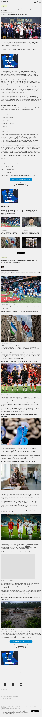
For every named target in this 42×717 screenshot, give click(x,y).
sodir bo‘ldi (17, 589)
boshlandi (20, 450)
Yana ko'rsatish (21, 253)
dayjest (17, 270)
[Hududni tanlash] (35, 2)
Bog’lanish (4, 705)
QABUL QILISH (35, 711)
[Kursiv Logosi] (4, 1)
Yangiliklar (4, 6)
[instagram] (13, 689)
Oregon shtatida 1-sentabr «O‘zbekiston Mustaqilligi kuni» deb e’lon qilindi (9, 233)
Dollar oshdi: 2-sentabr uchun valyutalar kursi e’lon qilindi (31, 232)
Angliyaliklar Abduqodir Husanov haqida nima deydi (30, 211)
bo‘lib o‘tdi (27, 545)
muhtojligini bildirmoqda (25, 641)
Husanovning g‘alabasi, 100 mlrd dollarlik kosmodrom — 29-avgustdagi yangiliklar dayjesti (10, 213)
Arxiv (4, 698)
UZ (37, 2)
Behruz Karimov (12, 270)
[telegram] (21, 689)
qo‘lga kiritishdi (20, 400)
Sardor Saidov (8, 265)
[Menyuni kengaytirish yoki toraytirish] (40, 2)
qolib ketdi (25, 495)
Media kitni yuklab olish (7, 703)
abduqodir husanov (5, 270)
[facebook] (5, 689)
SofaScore (7, 408)
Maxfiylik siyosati (6, 696)
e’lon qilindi (26, 347)
